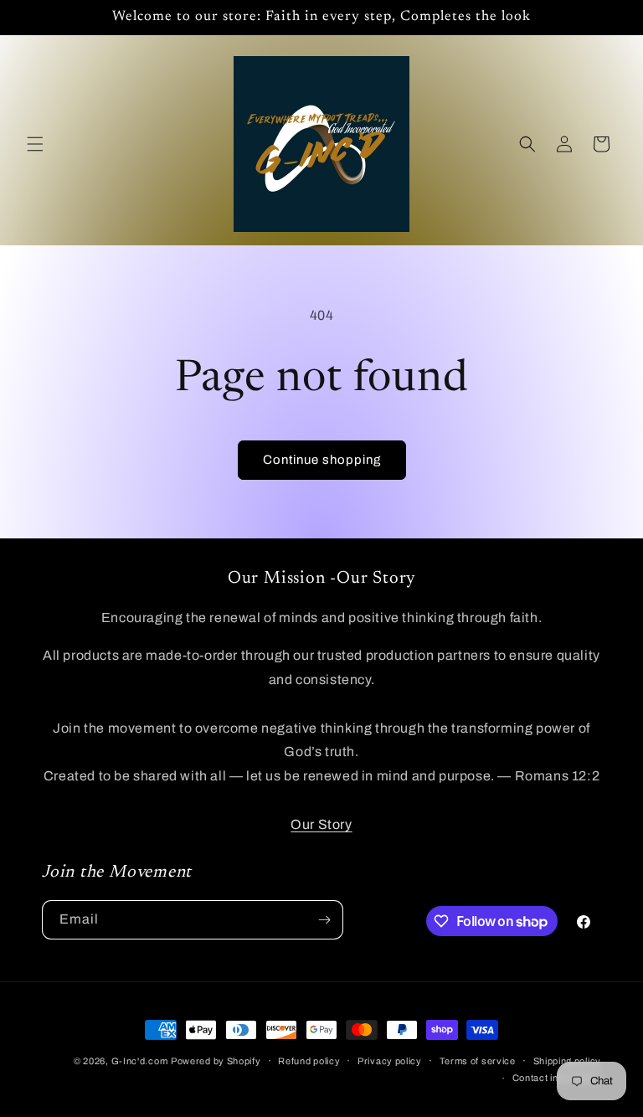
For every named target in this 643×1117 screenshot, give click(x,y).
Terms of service (478, 1061)
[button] (35, 144)
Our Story (321, 824)
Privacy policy (390, 1061)
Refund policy (309, 1061)
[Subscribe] (324, 919)
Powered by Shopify (216, 1061)
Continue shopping (322, 459)
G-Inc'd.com (139, 1061)
